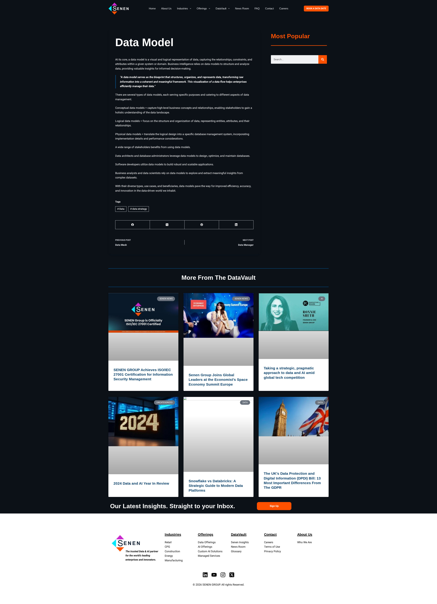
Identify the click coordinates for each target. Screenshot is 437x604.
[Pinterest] (202, 224)
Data (120, 208)
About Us (166, 8)
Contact (269, 8)
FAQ (257, 8)
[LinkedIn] (236, 224)
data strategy (138, 208)
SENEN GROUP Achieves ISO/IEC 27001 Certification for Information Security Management (143, 374)
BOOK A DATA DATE (316, 8)
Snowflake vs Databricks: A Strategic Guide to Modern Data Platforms (216, 485)
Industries (182, 8)
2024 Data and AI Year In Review (141, 483)
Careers (283, 8)
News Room (242, 8)
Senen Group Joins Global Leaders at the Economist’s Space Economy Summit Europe (218, 379)
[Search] (322, 59)
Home (152, 8)
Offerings (202, 8)
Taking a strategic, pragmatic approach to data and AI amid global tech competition (289, 372)
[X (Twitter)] (167, 224)
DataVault (221, 8)
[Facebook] (132, 224)
